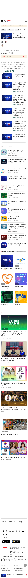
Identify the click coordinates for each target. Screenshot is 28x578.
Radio (4, 29)
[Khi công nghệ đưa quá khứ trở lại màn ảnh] (4, 218)
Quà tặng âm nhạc (19, 286)
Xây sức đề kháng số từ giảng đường (19, 75)
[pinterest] (13, 531)
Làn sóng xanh (5, 304)
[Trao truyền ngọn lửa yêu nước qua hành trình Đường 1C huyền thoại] (4, 152)
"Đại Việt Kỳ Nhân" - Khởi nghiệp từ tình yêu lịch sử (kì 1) (13, 359)
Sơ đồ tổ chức (17, 565)
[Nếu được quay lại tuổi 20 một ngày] (4, 187)
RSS (14, 521)
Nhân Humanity (5, 286)
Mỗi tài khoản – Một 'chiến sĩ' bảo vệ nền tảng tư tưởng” (17, 236)
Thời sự (17, 29)
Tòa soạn (10, 521)
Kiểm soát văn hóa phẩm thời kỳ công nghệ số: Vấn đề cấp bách (15, 575)
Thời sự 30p (22, 29)
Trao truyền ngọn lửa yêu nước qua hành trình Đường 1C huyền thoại (16, 151)
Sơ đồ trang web (5, 568)
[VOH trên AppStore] (6, 542)
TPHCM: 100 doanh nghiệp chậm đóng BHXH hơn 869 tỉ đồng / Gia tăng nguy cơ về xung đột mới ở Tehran (19, 125)
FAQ (14, 523)
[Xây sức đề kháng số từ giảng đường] (7, 76)
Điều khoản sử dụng (18, 568)
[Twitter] (3, 534)
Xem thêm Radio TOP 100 (21, 311)
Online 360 (17, 304)
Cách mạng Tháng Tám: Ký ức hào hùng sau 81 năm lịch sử (19, 136)
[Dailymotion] (6, 534)
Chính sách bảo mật (5, 570)
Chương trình (10, 29)
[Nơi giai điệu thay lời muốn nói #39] (4, 211)
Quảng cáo (4, 521)
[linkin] (16, 531)
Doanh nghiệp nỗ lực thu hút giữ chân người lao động (17, 244)
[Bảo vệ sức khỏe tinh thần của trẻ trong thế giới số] (4, 170)
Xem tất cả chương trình (21, 251)
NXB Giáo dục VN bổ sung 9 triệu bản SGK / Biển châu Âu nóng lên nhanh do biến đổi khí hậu (19, 112)
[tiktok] (9, 531)
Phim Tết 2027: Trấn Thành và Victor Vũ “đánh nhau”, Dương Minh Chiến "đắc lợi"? (13, 409)
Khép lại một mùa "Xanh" (11, 434)
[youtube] (6, 531)
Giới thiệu (3, 565)
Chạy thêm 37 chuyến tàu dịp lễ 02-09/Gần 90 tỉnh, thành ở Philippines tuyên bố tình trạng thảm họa (19, 99)
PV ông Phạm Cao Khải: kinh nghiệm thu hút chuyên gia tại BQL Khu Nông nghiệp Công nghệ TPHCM (17, 227)
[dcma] (23, 531)
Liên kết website (20, 522)
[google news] (19, 531)
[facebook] (3, 531)
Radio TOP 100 (6, 312)
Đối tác (3, 523)
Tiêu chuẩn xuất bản (18, 570)
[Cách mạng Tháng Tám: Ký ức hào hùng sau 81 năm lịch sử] (7, 137)
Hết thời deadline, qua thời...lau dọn (14, 457)
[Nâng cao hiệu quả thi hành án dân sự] (4, 195)
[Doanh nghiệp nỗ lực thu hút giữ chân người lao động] (4, 245)
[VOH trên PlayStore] (15, 542)
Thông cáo (10, 523)
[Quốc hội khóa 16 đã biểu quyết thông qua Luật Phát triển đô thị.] (4, 178)
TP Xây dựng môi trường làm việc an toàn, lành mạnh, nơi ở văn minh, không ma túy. (17, 161)
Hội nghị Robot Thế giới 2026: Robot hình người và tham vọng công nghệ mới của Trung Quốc (19, 86)
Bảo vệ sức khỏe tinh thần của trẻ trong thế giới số (17, 169)
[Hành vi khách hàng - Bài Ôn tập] (4, 203)
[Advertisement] (14, 488)
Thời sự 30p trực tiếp (6, 268)
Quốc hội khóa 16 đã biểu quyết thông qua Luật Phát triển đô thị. (17, 178)
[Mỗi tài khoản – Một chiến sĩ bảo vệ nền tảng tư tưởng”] (4, 237)
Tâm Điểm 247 (18, 268)
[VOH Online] (9, 21)
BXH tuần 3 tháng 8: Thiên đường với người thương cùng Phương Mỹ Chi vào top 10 (13, 333)
